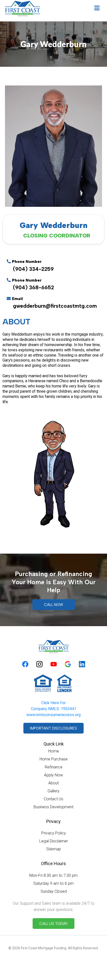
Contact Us (53, 799)
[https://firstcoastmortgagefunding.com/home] (22, 8)
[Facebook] (25, 664)
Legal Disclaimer (53, 841)
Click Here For (53, 703)
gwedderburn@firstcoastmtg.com (55, 306)
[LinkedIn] (82, 664)
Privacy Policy (53, 833)
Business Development (53, 807)
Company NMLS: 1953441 (53, 709)
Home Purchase (54, 759)
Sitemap (53, 849)
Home (53, 751)
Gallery (53, 791)
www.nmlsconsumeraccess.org (53, 715)
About (53, 783)
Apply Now (53, 775)
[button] (97, 8)
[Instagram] (39, 664)
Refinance (53, 767)
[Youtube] (54, 664)
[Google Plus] (68, 664)
